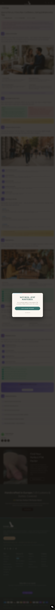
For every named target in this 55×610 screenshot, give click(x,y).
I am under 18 (27, 312)
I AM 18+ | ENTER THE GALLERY (27, 308)
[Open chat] (52, 607)
